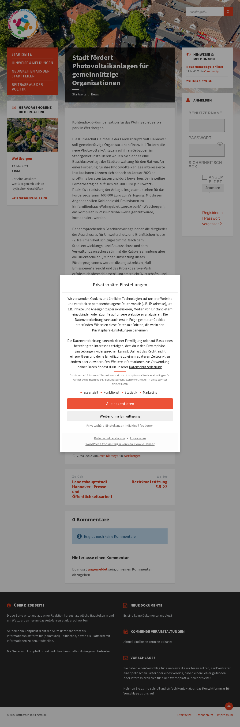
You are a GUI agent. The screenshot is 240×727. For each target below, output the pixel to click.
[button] (120, 416)
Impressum (138, 438)
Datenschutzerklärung (145, 367)
